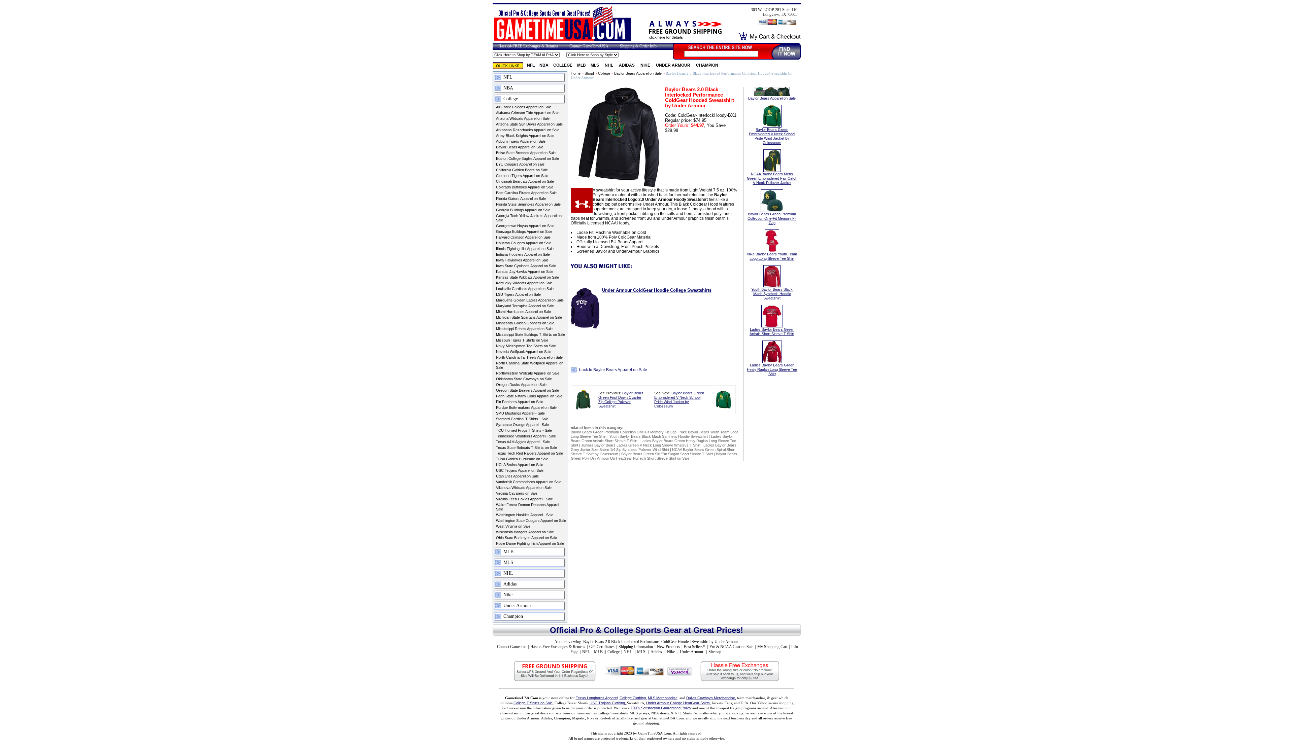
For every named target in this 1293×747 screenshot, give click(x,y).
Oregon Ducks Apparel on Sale (521, 385)
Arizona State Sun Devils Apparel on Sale (529, 124)
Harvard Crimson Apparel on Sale (523, 237)
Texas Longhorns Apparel (597, 698)
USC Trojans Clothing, (608, 703)
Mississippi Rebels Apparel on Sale (524, 329)
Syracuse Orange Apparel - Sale (522, 425)
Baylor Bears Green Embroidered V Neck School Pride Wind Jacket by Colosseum (679, 399)
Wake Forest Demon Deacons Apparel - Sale (528, 507)
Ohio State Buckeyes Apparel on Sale (526, 538)
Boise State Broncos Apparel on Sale (526, 153)
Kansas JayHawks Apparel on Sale (524, 272)
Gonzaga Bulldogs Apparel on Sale (524, 231)
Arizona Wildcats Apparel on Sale (523, 118)
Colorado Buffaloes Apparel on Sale (524, 187)
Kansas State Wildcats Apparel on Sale (527, 277)
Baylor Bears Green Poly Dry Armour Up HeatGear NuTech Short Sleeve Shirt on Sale (654, 456)
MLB (581, 65)
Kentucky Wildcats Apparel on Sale (524, 283)
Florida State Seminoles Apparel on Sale (528, 204)
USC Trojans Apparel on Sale (519, 470)
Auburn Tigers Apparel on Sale (520, 141)
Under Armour (673, 65)
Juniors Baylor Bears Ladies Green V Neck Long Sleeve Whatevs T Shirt (640, 445)
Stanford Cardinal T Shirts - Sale (522, 419)
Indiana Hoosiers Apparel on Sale (523, 254)
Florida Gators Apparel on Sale (521, 199)
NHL (609, 65)
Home (576, 73)
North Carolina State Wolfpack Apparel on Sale (529, 365)
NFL (531, 65)
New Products (668, 646)
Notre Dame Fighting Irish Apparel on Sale (530, 543)
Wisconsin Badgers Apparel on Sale (525, 532)
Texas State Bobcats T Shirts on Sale (526, 448)
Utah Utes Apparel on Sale (517, 476)
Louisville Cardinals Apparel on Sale (525, 289)
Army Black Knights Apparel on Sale (525, 136)
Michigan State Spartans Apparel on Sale (529, 317)
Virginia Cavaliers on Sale (516, 493)
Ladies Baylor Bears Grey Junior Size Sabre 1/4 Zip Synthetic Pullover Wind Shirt (653, 447)
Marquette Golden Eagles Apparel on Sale (530, 300)
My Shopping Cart (772, 646)
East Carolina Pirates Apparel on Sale (526, 193)
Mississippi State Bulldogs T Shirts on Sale (530, 334)
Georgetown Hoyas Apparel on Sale (525, 226)
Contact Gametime (511, 646)
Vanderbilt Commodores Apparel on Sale (528, 482)
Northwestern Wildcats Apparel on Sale (527, 373)
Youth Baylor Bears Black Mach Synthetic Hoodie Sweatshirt (658, 436)
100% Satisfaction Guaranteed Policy (661, 708)
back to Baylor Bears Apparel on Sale (613, 369)
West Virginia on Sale (513, 526)
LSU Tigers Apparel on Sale (518, 294)
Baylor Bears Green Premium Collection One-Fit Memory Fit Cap (623, 432)
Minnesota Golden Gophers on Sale (525, 323)
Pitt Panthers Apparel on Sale (519, 402)
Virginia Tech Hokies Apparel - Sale (524, 499)
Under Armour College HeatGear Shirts (678, 703)
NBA (544, 65)
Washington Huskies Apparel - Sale (524, 515)
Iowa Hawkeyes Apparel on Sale (522, 260)
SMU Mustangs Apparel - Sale (520, 413)
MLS (595, 65)
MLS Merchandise (662, 698)
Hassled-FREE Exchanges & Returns (528, 46)
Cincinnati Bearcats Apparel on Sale (525, 181)
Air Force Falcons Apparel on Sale (524, 107)
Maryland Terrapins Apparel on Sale (525, 306)
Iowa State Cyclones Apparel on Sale (526, 266)
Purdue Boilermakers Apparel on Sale (526, 407)
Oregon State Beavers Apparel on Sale (527, 390)
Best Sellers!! (694, 646)
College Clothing (633, 698)
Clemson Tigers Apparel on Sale (522, 176)
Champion (707, 65)
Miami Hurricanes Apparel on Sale (523, 312)
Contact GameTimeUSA (588, 46)
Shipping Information (636, 646)
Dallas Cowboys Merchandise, (711, 698)
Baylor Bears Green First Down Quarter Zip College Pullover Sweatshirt (620, 399)
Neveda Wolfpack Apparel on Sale (523, 352)
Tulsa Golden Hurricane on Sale (522, 459)
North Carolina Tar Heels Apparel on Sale (529, 357)
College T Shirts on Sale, (533, 703)
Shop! (589, 73)
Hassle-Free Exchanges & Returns (557, 646)
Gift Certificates (602, 646)
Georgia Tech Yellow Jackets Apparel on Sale (529, 218)
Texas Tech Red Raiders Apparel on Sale (529, 453)
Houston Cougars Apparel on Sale (523, 243)
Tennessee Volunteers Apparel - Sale (526, 436)
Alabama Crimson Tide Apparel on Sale (527, 113)
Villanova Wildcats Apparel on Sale (524, 488)
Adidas (627, 65)
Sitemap (714, 651)
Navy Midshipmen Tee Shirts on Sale (526, 346)
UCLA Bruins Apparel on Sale (519, 465)
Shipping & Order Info (638, 46)
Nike (645, 65)
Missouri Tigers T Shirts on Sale (522, 340)
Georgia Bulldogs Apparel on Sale (523, 210)
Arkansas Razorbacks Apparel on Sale (527, 130)
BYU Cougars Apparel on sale (520, 164)
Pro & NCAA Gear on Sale (731, 646)
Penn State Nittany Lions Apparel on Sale (529, 396)
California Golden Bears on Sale (522, 170)
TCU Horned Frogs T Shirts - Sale (524, 430)
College (562, 65)
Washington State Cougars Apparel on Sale (531, 521)
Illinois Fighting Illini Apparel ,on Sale (525, 249)
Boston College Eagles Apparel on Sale (527, 158)
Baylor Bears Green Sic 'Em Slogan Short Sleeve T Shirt (667, 454)
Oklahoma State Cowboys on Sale (524, 379)
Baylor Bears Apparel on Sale (519, 147)
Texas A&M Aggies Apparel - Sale (523, 442)
